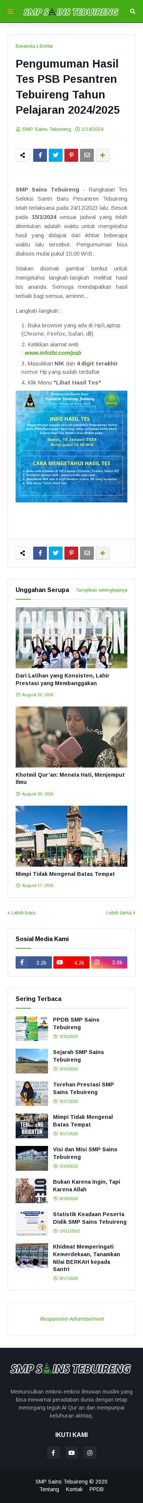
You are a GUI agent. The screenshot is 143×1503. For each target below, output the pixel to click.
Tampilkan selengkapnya (101, 590)
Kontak (74, 1489)
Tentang (49, 1489)
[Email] (87, 155)
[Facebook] (40, 155)
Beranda (25, 46)
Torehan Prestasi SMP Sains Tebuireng (83, 1088)
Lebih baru (23, 913)
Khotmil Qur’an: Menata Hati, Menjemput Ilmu (70, 778)
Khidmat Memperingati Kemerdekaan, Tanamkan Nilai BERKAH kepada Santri (86, 1258)
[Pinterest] (71, 155)
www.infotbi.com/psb (52, 352)
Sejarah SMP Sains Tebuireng (78, 1056)
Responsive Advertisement (72, 1319)
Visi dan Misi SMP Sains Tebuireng (85, 1153)
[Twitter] (56, 155)
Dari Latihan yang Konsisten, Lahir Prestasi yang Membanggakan (62, 679)
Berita (46, 46)
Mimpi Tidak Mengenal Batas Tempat (65, 874)
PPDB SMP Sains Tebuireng (76, 1023)
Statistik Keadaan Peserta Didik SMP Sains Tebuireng (90, 1218)
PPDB (97, 1489)
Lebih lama (119, 913)
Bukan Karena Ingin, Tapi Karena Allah (86, 1185)
